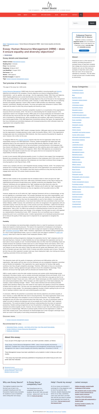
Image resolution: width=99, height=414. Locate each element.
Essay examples (77, 120)
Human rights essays (78, 135)
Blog (56, 14)
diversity (59, 91)
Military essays (76, 164)
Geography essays (77, 125)
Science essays (76, 192)
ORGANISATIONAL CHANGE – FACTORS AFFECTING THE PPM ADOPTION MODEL (31, 327)
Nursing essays (76, 172)
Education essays (77, 110)
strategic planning (23, 139)
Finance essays (76, 122)
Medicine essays (77, 162)
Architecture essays (78, 92)
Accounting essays (77, 90)
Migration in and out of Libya (11, 372)
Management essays (19, 61)
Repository (64, 14)
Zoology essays (76, 206)
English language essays (79, 115)
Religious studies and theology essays (83, 187)
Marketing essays (77, 154)
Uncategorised (76, 204)
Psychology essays (77, 184)
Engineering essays (77, 112)
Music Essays (76, 169)
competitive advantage (12, 230)
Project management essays (80, 182)
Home (19, 14)
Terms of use (57, 411)
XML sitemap (50, 411)
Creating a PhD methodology (83, 397)
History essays (76, 130)
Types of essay (76, 201)
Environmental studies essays (81, 117)
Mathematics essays (78, 157)
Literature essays (77, 149)
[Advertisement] (34, 32)
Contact (74, 14)
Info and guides (46, 14)
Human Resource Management (12, 91)
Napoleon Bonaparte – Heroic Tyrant (13, 370)
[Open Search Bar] (81, 15)
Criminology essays (77, 105)
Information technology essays (81, 137)
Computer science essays (79, 100)
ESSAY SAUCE (49, 8)
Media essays (76, 159)
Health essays (76, 127)
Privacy (34, 14)
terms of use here (37, 396)
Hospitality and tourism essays (81, 132)
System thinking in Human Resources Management (21, 329)
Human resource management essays (18, 79)
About (25, 14)
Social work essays (77, 194)
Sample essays (76, 189)
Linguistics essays (77, 147)
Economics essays (77, 107)
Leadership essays (77, 144)
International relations (78, 140)
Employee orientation (13, 331)
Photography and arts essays (80, 177)
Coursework (75, 102)
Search (92, 23)
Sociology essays (77, 196)
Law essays (75, 142)
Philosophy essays (77, 174)
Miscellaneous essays (78, 167)
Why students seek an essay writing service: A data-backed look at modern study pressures (85, 392)
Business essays (77, 97)
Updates (64, 411)
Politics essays (76, 179)
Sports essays (76, 199)
